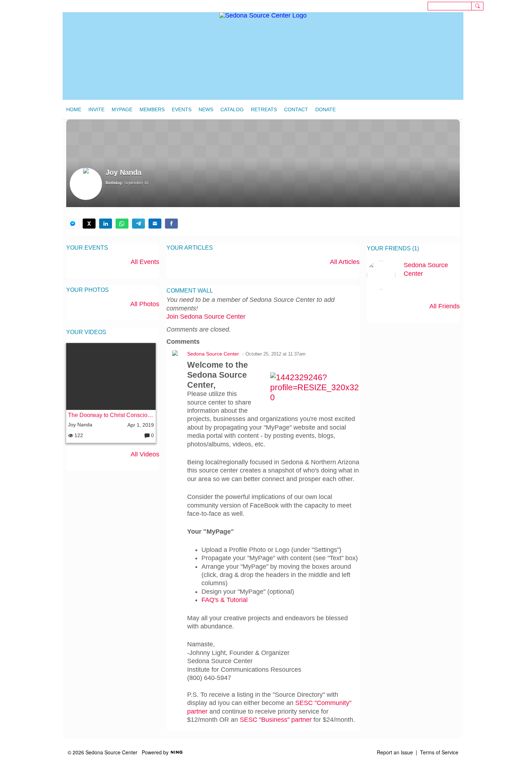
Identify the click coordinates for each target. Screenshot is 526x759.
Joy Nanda (80, 424)
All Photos (144, 304)
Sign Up (495, 5)
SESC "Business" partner (276, 719)
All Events (145, 262)
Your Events (87, 248)
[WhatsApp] (122, 224)
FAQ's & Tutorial (224, 599)
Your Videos (86, 332)
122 (78, 435)
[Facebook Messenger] (72, 224)
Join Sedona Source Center (205, 316)
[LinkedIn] (105, 224)
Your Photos (87, 290)
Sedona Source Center (213, 354)
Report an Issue (395, 752)
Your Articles (189, 248)
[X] (89, 224)
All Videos (145, 454)
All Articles (345, 262)
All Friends (444, 306)
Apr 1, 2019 (140, 425)
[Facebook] (171, 224)
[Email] (154, 224)
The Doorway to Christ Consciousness (111, 415)
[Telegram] (138, 224)
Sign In (513, 5)
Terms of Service (439, 752)
